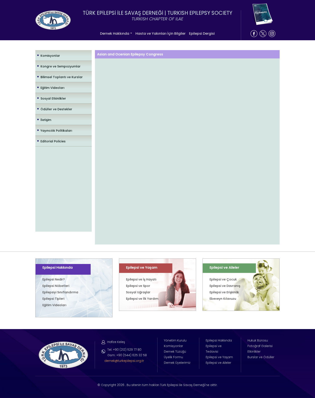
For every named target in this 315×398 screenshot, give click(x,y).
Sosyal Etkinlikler (53, 98)
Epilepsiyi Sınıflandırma (60, 292)
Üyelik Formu (173, 357)
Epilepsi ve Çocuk (223, 279)
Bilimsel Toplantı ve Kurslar (61, 77)
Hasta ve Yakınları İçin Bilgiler (160, 33)
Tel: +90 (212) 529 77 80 (124, 349)
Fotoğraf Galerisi (260, 346)
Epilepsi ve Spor (138, 286)
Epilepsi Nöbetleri (55, 286)
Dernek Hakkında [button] (114, 33)
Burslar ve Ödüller (261, 357)
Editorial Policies (53, 141)
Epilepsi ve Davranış (225, 286)
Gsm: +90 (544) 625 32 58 (127, 355)
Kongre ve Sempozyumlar (60, 66)
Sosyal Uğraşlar (138, 292)
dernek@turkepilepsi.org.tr (124, 361)
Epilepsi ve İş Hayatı (141, 279)
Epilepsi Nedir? (53, 279)
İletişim (45, 120)
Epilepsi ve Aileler (218, 363)
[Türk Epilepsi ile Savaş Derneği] (53, 19)
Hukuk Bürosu (258, 340)
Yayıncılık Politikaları (56, 130)
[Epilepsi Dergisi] (262, 14)
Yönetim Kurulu (175, 340)
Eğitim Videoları (52, 88)
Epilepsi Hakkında (219, 340)
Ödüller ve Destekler (56, 109)
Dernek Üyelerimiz (177, 363)
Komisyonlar (50, 56)
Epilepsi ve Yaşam (219, 357)
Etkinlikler (254, 351)
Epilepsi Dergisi (202, 33)
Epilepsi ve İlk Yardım (142, 299)
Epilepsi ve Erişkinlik (224, 292)
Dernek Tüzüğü (175, 351)
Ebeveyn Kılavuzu (223, 299)
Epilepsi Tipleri (53, 299)
